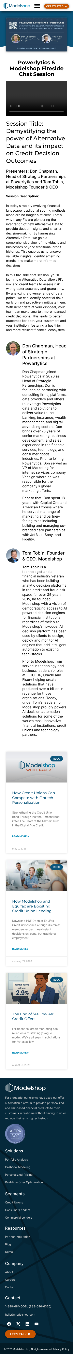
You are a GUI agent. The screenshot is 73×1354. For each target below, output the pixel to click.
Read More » (20, 836)
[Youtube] (36, 1324)
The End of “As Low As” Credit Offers (33, 1016)
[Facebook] (9, 1324)
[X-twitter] (18, 1324)
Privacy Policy (61, 1349)
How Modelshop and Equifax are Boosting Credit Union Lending (32, 906)
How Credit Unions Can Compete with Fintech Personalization (33, 798)
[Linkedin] (27, 1324)
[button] (37, 5)
